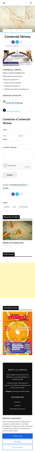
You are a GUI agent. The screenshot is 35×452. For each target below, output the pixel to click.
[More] (21, 42)
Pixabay (5, 188)
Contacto (17, 405)
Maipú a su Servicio (13, 46)
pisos (14, 207)
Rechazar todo (17, 447)
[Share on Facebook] (13, 42)
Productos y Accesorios (23, 32)
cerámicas (7, 207)
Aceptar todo (17, 436)
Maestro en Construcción (13, 243)
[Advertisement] (17, 280)
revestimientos (23, 207)
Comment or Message (10, 147)
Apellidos (20, 136)
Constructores (8, 32)
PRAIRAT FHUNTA (18, 185)
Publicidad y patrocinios (17, 409)
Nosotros (17, 402)
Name (5, 130)
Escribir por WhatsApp (14, 103)
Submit (10, 175)
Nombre (5, 136)
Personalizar (17, 442)
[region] (17, 433)
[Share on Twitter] (17, 42)
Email (5, 139)
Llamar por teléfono (13, 111)
